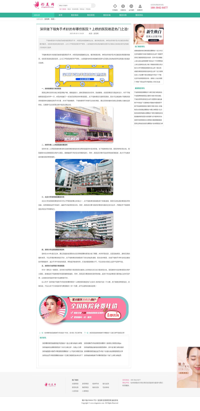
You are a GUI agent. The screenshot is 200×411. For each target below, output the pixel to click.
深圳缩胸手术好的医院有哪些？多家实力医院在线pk (102, 343)
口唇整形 (85, 391)
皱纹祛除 (95, 387)
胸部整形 (85, 387)
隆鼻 (69, 9)
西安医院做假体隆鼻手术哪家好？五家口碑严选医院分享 (107, 333)
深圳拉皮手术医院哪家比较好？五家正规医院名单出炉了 (62, 355)
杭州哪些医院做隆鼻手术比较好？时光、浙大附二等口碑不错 (63, 333)
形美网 (46, 19)
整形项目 (74, 15)
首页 (60, 15)
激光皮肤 (106, 384)
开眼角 (88, 9)
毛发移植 (106, 387)
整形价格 (107, 15)
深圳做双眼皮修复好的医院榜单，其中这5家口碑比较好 (104, 347)
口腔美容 (75, 391)
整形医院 (91, 15)
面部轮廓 (75, 387)
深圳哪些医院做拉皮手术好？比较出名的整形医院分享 (103, 351)
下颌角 (44, 55)
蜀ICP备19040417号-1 (89, 400)
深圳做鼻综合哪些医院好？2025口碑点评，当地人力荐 (61, 347)
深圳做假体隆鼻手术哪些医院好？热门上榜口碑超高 (102, 355)
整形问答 (123, 15)
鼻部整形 (85, 384)
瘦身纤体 (95, 384)
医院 (52, 19)
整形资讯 (139, 15)
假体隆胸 (75, 9)
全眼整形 (75, 384)
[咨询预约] (149, 44)
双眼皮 (82, 9)
